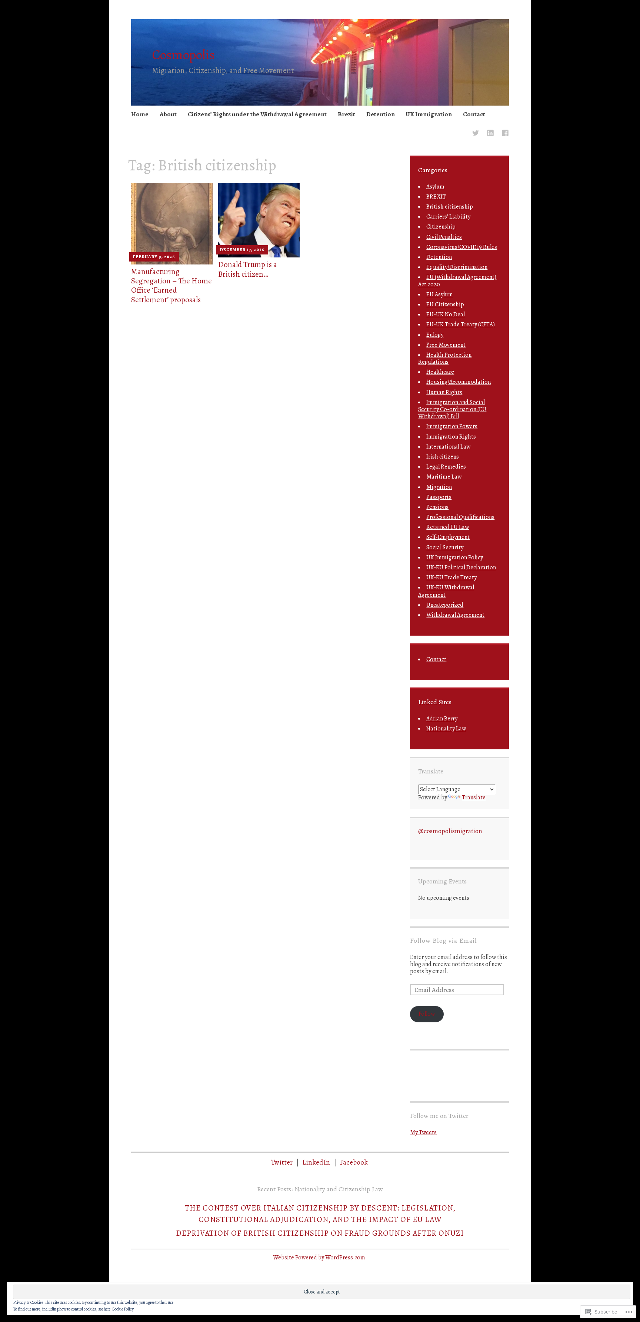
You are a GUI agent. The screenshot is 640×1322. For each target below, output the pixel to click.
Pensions (437, 507)
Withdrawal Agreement (455, 615)
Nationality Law (446, 729)
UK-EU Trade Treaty (451, 577)
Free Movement (446, 345)
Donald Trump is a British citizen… (247, 269)
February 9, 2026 (154, 257)
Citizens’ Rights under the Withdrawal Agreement (257, 114)
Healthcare (440, 372)
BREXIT (436, 197)
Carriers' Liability (448, 217)
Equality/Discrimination (456, 267)
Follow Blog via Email (443, 940)
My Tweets (423, 1132)
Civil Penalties (444, 237)
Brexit (346, 114)
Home (140, 114)
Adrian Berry (441, 719)
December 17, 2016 (242, 250)
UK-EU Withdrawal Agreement (446, 591)
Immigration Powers (451, 426)
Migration (439, 487)
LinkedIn (316, 1162)
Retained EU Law (447, 527)
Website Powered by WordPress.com (319, 1257)
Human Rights (444, 392)
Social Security (444, 547)
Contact (474, 114)
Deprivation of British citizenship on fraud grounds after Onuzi (320, 1233)
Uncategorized (444, 605)
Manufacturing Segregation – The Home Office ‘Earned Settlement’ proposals (171, 285)
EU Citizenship (445, 304)
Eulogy (434, 335)
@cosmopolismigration (450, 830)
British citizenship (449, 207)
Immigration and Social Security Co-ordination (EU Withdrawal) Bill (452, 409)
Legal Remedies (446, 467)
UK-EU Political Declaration (461, 567)
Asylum (435, 187)
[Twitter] (475, 134)
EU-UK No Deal (445, 314)
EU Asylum (439, 294)
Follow (427, 1014)
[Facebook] (505, 134)
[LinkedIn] (490, 134)
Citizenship (441, 227)
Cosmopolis (183, 55)
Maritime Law (443, 477)
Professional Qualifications (460, 517)
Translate (474, 797)
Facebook (354, 1162)
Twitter (282, 1162)
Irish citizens (442, 457)
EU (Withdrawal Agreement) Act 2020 (457, 280)
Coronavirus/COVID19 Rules (461, 247)
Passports (438, 497)
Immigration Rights (451, 437)
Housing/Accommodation (458, 382)
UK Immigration (429, 114)
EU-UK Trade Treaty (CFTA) (460, 324)
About (168, 114)
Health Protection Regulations (444, 358)
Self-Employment (448, 537)
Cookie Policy (123, 1309)
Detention (380, 114)
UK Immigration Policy (454, 557)
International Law (448, 447)
